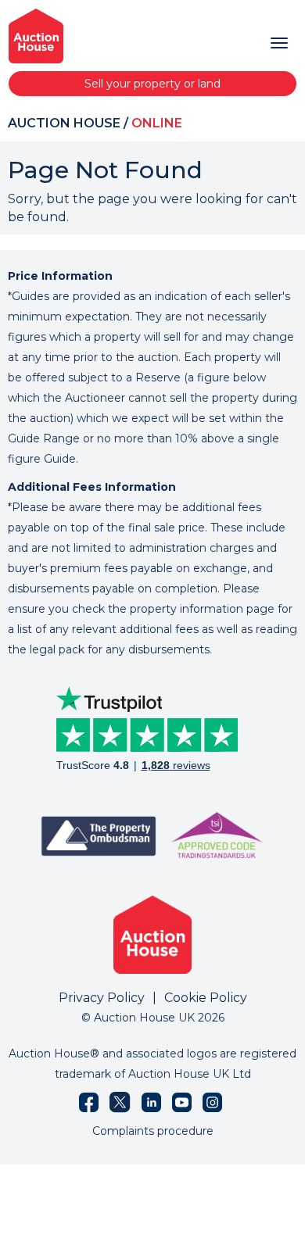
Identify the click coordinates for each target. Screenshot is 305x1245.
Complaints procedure (153, 1131)
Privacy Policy (102, 997)
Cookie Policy (205, 997)
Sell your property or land (152, 84)
